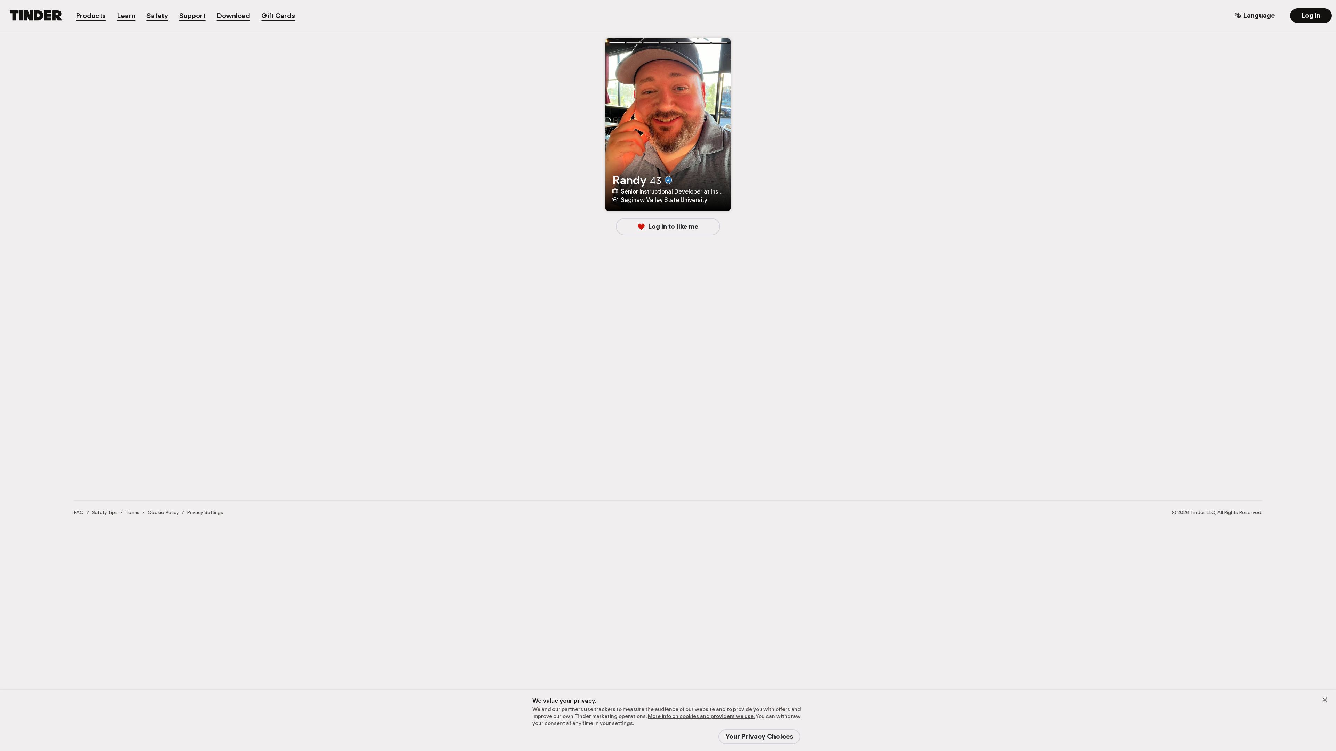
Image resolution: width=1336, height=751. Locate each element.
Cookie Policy (163, 512)
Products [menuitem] (91, 15)
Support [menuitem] (192, 15)
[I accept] (1325, 699)
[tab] (617, 42)
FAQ (79, 512)
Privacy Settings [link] (205, 512)
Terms (133, 512)
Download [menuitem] (233, 15)
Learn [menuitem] (126, 15)
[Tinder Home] (40, 15)
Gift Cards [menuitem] (278, 15)
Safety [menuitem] (157, 15)
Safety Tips (105, 512)
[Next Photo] (721, 130)
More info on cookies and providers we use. (701, 716)
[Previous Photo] (614, 130)
